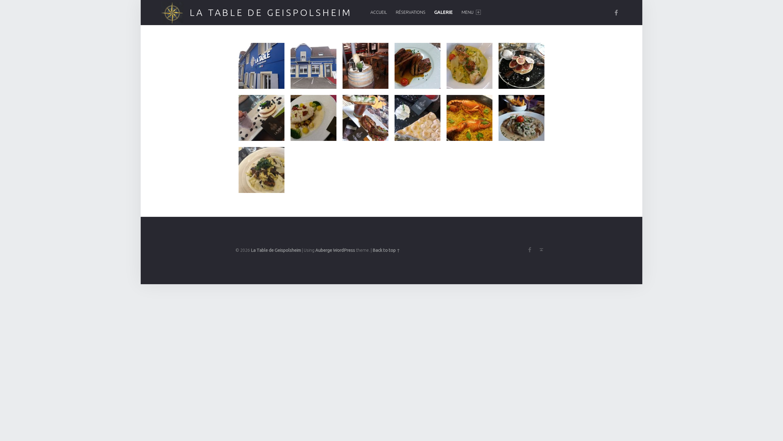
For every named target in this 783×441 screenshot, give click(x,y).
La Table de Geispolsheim (271, 12)
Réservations (410, 12)
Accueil (378, 12)
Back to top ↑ (386, 250)
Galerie (443, 12)
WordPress (344, 250)
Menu (467, 12)
